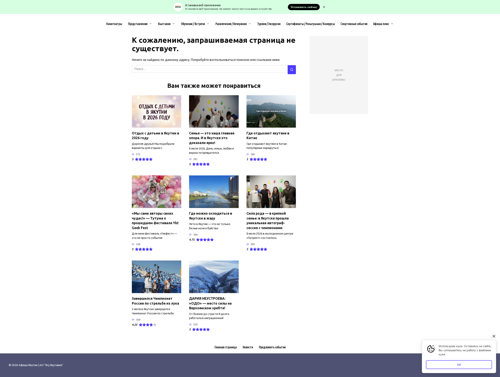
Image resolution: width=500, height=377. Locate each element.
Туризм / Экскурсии (268, 24)
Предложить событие (272, 347)
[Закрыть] (494, 336)
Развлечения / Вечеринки (231, 24)
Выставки (164, 24)
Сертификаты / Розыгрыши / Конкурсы (310, 24)
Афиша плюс (381, 24)
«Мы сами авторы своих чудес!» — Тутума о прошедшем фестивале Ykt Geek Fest (155, 221)
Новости (248, 347)
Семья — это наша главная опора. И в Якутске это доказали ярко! (211, 137)
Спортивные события (354, 24)
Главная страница (225, 347)
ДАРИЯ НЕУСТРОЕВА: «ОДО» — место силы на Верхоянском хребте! (210, 303)
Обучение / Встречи (193, 24)
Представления (137, 24)
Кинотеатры (114, 24)
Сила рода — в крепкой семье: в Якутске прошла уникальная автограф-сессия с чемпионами (267, 221)
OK (459, 364)
